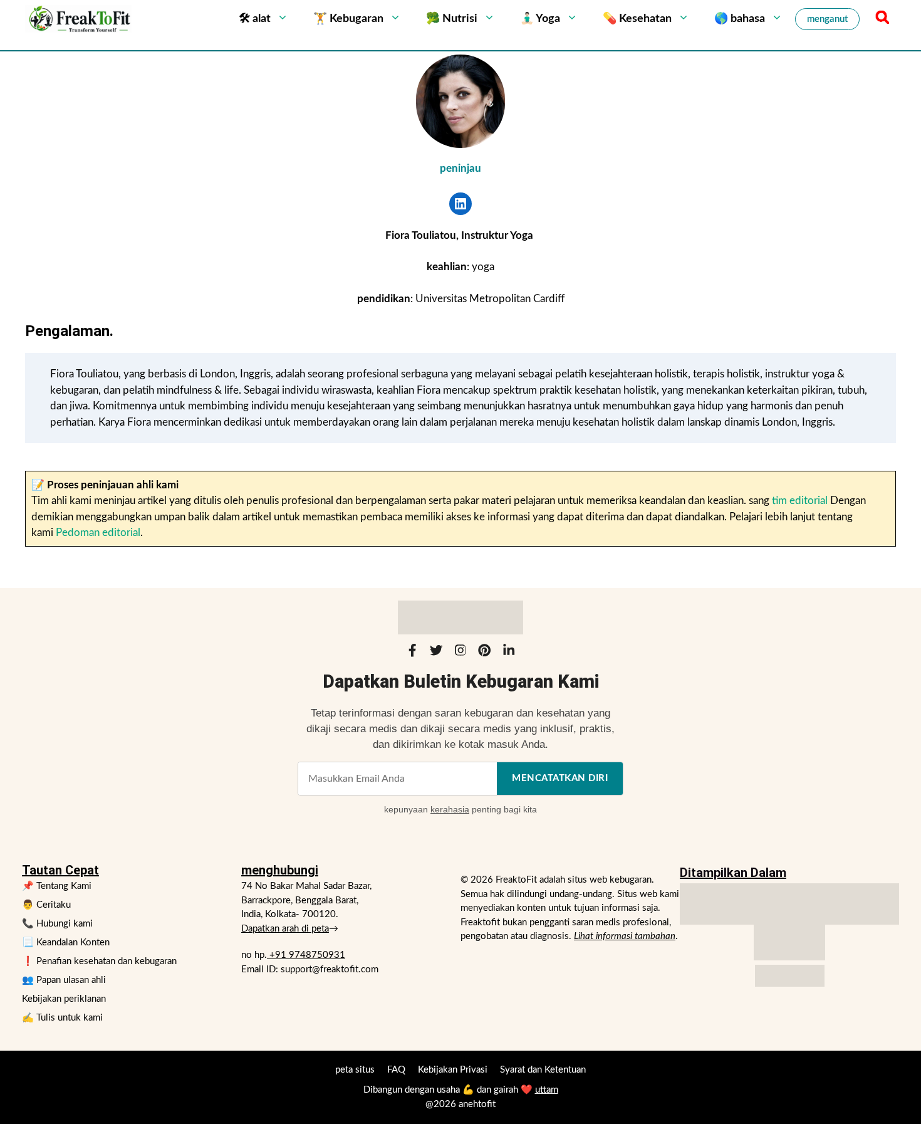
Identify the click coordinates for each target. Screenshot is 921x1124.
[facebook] (412, 652)
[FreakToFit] (78, 19)
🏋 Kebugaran (348, 18)
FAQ (396, 1069)
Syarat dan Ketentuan (543, 1069)
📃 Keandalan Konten (66, 942)
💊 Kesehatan (637, 18)
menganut (827, 19)
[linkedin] (508, 652)
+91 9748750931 (306, 955)
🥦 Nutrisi (451, 18)
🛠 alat (255, 18)
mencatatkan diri (560, 778)
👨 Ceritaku (46, 905)
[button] (880, 19)
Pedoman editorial (98, 532)
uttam (546, 1090)
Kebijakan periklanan (64, 999)
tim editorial (800, 500)
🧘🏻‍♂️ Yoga (540, 18)
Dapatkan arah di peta (285, 928)
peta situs (355, 1069)
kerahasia (449, 809)
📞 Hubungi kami (57, 923)
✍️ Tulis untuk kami (62, 1017)
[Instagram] (460, 652)
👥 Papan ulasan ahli (64, 980)
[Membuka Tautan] (460, 203)
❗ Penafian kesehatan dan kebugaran (99, 961)
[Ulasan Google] (789, 942)
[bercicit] (436, 652)
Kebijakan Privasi (452, 1069)
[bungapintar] (484, 652)
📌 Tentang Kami (56, 886)
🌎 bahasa (739, 18)
